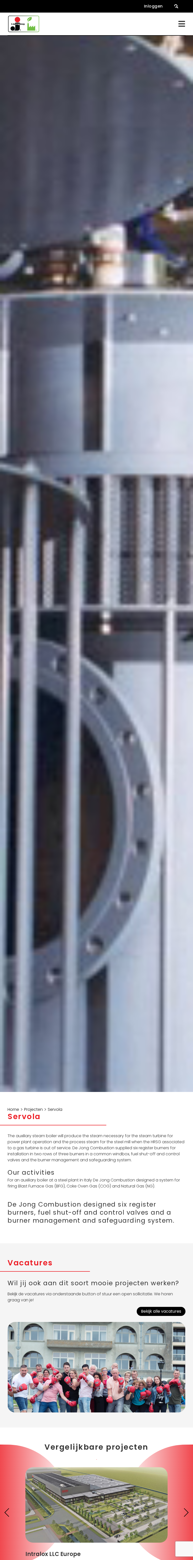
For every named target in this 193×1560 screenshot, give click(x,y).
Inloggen (153, 6)
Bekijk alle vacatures (161, 1311)
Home (13, 1109)
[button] (176, 6)
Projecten (33, 1109)
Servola (55, 1109)
